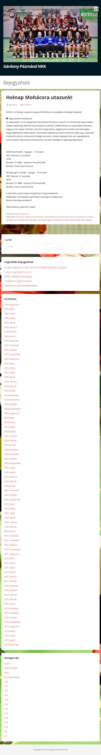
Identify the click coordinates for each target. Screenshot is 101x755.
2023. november (11, 454)
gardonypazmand (51, 217)
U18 (6, 718)
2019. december (11, 608)
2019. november (11, 613)
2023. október (10, 458)
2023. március (10, 477)
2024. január (10, 445)
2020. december (11, 585)
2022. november (11, 490)
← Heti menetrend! (10, 229)
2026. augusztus (11, 304)
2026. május (9, 318)
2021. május (9, 567)
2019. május (9, 635)
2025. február (10, 386)
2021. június (9, 563)
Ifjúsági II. (33, 220)
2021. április (9, 572)
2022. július (9, 504)
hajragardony (11, 220)
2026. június (9, 313)
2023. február (10, 481)
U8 (5, 731)
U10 (6, 681)
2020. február (10, 599)
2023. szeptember (12, 463)
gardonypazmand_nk (67, 217)
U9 (5, 736)
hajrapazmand (23, 220)
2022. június (9, 508)
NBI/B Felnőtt (19, 214)
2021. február (10, 581)
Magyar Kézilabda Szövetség (58, 220)
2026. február (10, 331)
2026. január (10, 336)
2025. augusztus (11, 359)
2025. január (10, 390)
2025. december (11, 340)
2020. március (10, 594)
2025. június (9, 368)
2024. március (10, 436)
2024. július (9, 417)
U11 (6, 686)
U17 (6, 713)
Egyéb (7, 663)
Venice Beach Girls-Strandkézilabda (20, 285)
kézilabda (42, 220)
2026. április (9, 322)
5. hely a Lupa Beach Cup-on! (17, 272)
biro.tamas (27, 105)
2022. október (10, 495)
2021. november (11, 540)
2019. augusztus (11, 626)
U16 (6, 709)
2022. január (10, 531)
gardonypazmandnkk (85, 217)
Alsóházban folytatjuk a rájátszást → (83, 229)
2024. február (10, 440)
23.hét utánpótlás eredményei (18, 276)
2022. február (10, 526)
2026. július (9, 309)
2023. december (11, 449)
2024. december (11, 395)
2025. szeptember (12, 354)
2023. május (9, 467)
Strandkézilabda (11, 677)
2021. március (10, 576)
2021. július (9, 558)
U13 (6, 695)
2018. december (11, 644)
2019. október (10, 617)
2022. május (9, 513)
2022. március (10, 522)
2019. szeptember (12, 622)
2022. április (9, 517)
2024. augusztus (11, 413)
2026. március (10, 327)
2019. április (9, 640)
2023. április (9, 472)
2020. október (10, 590)
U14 (6, 699)
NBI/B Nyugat (86, 220)
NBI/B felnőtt (75, 220)
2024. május (9, 427)
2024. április (9, 431)
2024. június (9, 422)
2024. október (10, 404)
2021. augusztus (11, 554)
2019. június (9, 631)
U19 (26, 214)
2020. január (10, 603)
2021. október (10, 545)
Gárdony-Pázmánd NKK (24, 66)
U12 (6, 690)
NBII (6, 672)
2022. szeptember (12, 499)
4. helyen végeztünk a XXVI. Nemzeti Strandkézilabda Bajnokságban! (35, 267)
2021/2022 (20, 217)
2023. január (10, 486)
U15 (6, 704)
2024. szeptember (12, 408)
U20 (6, 727)
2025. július (9, 363)
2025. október (10, 350)
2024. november (11, 399)
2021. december (11, 535)
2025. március (10, 381)
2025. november (11, 345)
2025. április (9, 377)
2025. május (9, 372)
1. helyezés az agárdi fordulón (18, 281)
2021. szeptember (12, 549)
